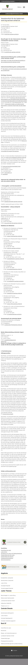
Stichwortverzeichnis (5, 559)
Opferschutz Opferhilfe (6, 603)
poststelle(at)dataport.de (10, 340)
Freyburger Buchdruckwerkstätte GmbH (12, 166)
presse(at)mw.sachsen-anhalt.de (14, 293)
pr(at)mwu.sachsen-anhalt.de (13, 248)
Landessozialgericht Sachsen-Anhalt (14, 13)
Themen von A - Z (5, 606)
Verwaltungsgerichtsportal (7, 588)
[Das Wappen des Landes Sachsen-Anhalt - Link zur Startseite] (7, 7)
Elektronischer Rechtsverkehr (7, 598)
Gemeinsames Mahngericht (7, 613)
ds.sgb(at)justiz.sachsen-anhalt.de (12, 52)
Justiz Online (4, 552)
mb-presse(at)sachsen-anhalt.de (14, 269)
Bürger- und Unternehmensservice (8, 633)
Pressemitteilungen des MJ (7, 556)
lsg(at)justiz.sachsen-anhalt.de (11, 34)
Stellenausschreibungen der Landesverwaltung (11, 643)
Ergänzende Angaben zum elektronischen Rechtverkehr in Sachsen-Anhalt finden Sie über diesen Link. (13, 105)
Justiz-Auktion (4, 615)
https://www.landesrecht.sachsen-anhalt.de (16, 157)
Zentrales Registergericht (6, 618)
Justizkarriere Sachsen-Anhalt (8, 600)
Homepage (5, 174)
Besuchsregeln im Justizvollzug (8, 595)
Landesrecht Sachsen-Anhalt (7, 635)
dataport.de (3, 341)
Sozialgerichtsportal (5, 585)
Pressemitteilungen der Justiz (8, 555)
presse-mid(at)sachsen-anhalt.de (14, 236)
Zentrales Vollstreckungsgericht (8, 620)
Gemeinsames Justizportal (7, 580)
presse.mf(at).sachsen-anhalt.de (14, 303)
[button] (7, 1)
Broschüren (3, 630)
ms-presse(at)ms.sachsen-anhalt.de (15, 281)
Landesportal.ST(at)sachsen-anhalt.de (13, 324)
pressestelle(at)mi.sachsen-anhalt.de (15, 258)
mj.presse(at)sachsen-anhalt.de (14, 314)
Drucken (14, 650)
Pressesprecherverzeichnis (7, 558)
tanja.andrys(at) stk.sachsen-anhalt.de (13, 223)
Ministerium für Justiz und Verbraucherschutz (11, 553)
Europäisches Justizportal (7, 577)
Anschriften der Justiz (6, 550)
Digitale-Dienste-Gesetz (8, 414)
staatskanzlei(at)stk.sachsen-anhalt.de (13, 201)
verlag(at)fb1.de (8, 172)
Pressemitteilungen (5, 638)
